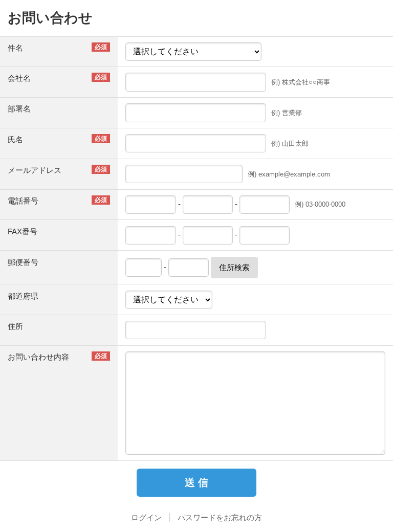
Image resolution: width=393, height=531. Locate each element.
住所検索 (234, 267)
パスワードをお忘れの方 (220, 517)
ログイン (146, 517)
